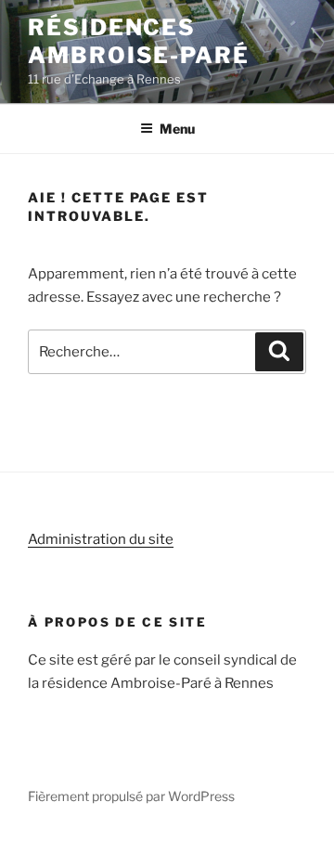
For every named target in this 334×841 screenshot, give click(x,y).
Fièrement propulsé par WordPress (131, 796)
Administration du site (100, 539)
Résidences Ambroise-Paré (139, 41)
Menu (177, 128)
